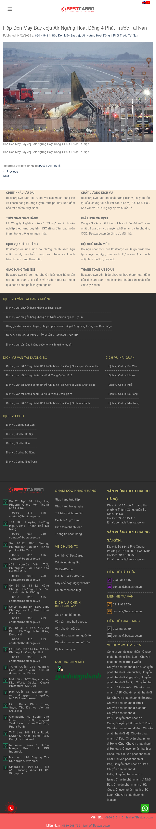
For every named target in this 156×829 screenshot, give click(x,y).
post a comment (49, 165)
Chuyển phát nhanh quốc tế (73, 635)
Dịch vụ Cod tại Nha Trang (123, 403)
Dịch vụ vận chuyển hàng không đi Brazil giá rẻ (34, 307)
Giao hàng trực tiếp (67, 499)
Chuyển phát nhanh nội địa (72, 642)
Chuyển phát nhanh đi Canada (126, 708)
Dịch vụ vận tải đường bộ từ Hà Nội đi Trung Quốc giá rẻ (39, 375)
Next (8, 176)
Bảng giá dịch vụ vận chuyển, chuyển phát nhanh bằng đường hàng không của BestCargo (59, 326)
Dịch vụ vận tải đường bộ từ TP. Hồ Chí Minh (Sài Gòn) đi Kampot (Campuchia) (52, 366)
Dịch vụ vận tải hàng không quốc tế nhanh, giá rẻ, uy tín (39, 344)
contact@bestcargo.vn (130, 522)
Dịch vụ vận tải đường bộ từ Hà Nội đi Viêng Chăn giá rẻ (39, 394)
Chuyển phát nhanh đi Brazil (125, 703)
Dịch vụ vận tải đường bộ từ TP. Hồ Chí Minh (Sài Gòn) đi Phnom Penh (48, 403)
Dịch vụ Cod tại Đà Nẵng (123, 394)
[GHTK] (59, 669)
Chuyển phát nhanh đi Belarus (131, 697)
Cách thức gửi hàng (67, 520)
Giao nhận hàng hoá (68, 615)
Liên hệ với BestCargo (69, 555)
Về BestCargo (64, 569)
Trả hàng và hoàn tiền (69, 513)
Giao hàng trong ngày (69, 506)
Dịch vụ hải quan (66, 649)
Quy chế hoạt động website (72, 583)
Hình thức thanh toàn (68, 527)
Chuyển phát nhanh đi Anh (124, 728)
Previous (10, 171)
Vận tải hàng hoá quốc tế (71, 621)
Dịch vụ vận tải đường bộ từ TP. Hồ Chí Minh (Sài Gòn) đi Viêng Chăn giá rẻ (50, 385)
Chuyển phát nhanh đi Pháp (134, 723)
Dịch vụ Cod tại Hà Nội (121, 375)
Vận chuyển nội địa (67, 628)
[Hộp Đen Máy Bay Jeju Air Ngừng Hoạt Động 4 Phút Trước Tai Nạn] (78, 91)
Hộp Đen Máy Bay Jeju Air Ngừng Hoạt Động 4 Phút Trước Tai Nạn (95, 35)
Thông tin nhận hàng (68, 534)
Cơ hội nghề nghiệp (67, 562)
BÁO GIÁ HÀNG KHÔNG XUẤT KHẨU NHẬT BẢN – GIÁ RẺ (42, 335)
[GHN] (78, 676)
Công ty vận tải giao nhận (123, 651)
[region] (103, 796)
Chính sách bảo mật (68, 590)
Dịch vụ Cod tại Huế (120, 385)
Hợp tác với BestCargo (69, 576)
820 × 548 (41, 35)
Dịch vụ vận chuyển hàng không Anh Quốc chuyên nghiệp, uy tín (44, 317)
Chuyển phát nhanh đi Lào (124, 667)
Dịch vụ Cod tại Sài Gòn (122, 366)
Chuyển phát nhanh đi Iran (131, 764)
